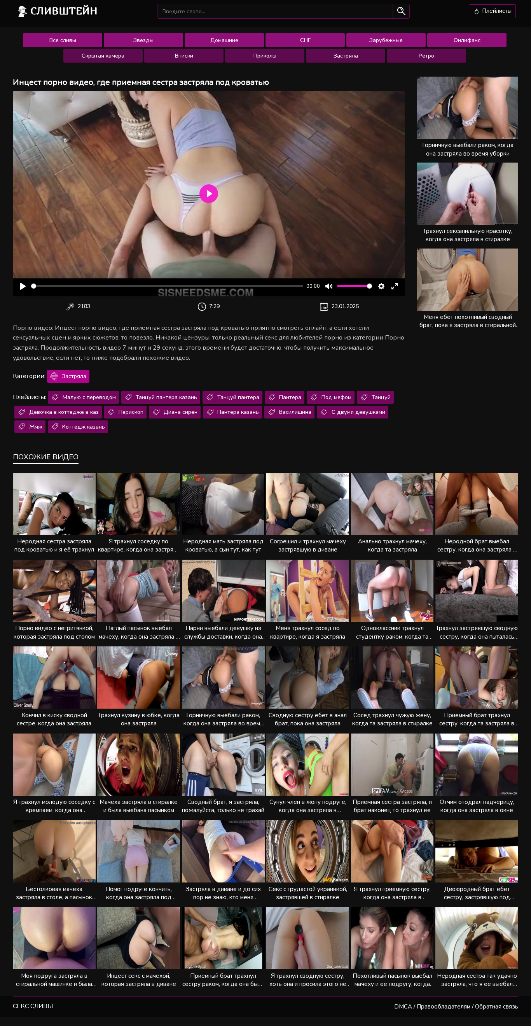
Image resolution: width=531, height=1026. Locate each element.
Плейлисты (496, 11)
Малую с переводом (88, 397)
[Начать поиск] (401, 11)
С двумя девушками (357, 412)
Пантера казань (237, 412)
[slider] (167, 286)
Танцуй (380, 397)
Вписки (184, 56)
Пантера (289, 397)
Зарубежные (386, 40)
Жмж (35, 427)
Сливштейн (64, 11)
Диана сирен (179, 412)
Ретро (426, 56)
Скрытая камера (103, 56)
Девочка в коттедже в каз (63, 412)
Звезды (143, 40)
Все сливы (62, 40)
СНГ (305, 40)
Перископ (130, 412)
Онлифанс (467, 40)
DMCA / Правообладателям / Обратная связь (456, 1006)
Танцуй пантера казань (165, 397)
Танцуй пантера (237, 397)
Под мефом (335, 397)
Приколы (264, 56)
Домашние (224, 40)
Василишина (294, 412)
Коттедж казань (83, 427)
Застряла (346, 56)
